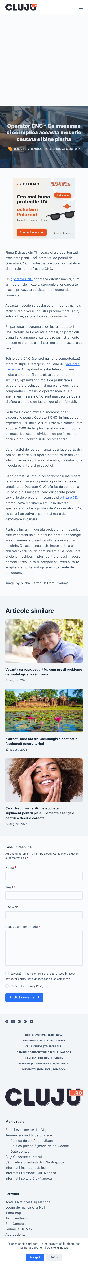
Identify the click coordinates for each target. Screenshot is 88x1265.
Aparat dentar (16, 1234)
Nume (10, 868)
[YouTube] (31, 1021)
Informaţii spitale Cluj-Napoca (44, 1069)
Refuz (54, 1257)
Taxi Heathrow (16, 1218)
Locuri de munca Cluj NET (25, 1207)
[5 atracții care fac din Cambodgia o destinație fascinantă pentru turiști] (44, 710)
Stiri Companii (16, 1224)
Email (10, 887)
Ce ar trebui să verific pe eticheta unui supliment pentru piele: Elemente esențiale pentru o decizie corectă (40, 813)
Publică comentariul (24, 997)
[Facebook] (6, 1021)
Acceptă (35, 1257)
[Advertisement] (44, 60)
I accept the (27, 986)
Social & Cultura (68, 148)
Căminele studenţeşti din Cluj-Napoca (44, 1052)
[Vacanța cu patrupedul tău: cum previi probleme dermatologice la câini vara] (44, 641)
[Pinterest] (25, 1021)
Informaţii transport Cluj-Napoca (44, 1063)
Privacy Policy (35, 986)
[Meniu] (81, 7)
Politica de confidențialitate (31, 1140)
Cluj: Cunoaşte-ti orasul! (43, 1046)
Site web (11, 907)
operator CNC (22, 279)
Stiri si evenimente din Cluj (44, 1034)
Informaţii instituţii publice (44, 1057)
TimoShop (13, 1213)
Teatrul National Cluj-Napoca (27, 1202)
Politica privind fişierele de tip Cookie (39, 1146)
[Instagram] (19, 1021)
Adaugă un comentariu (22, 927)
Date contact (20, 1151)
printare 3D (68, 497)
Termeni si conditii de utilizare (44, 1040)
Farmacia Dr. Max (18, 1229)
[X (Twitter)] (13, 1021)
